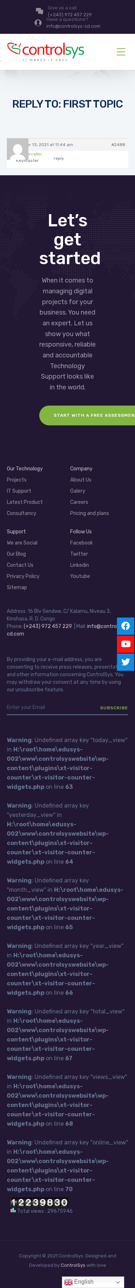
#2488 (118, 144)
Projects (17, 480)
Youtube (80, 576)
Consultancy (21, 513)
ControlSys (73, 1265)
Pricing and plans (89, 513)
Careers (79, 502)
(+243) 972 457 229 (48, 626)
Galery (77, 491)
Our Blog (16, 554)
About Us (80, 480)
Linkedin (79, 565)
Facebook (81, 543)
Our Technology (25, 469)
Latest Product (25, 502)
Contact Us (20, 565)
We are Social (22, 543)
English (83, 1282)
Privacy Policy (23, 576)
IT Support (19, 491)
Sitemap (17, 587)
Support (16, 532)
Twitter (79, 554)
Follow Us (81, 532)
